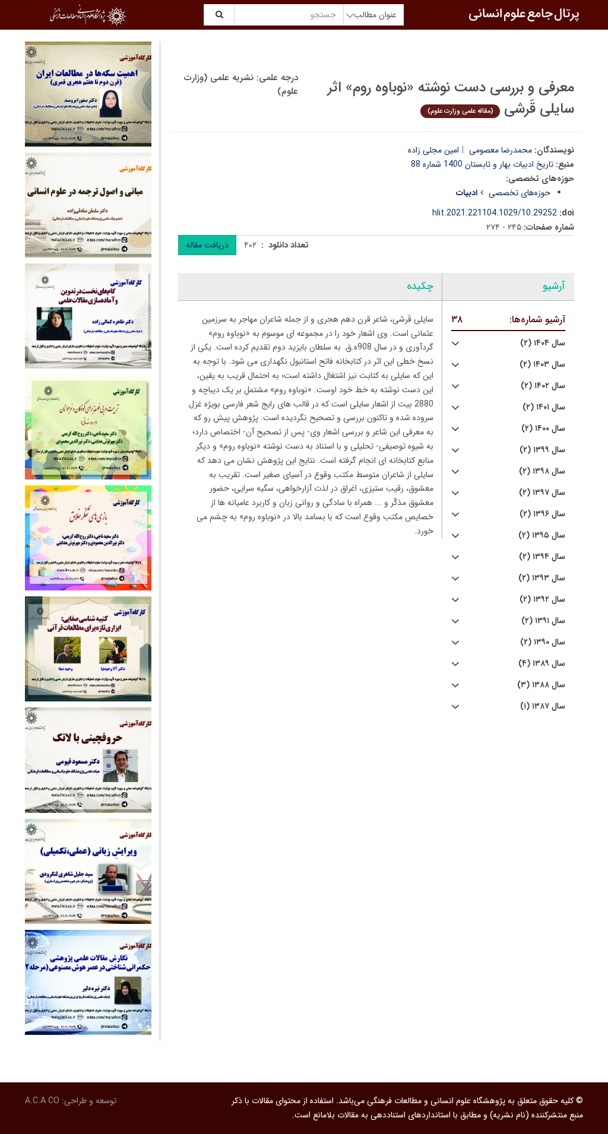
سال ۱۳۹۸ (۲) (542, 471)
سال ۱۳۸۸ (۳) (541, 685)
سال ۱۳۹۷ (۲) (542, 493)
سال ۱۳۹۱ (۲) (543, 621)
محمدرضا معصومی (500, 150)
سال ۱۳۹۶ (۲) (542, 514)
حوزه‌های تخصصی (519, 192)
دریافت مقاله (207, 245)
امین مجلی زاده (433, 150)
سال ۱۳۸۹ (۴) (541, 663)
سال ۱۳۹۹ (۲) (542, 450)
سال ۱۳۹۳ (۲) (541, 578)
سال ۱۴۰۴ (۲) (542, 343)
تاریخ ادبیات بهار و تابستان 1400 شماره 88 (482, 164)
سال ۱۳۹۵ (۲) (541, 535)
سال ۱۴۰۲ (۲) (543, 386)
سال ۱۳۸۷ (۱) (542, 706)
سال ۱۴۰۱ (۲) (543, 407)
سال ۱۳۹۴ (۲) (542, 557)
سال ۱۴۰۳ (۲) (542, 364)
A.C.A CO (42, 1100)
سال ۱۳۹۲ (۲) (542, 599)
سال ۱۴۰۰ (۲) (543, 429)
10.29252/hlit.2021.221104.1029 (494, 213)
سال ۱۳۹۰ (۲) (542, 642)
